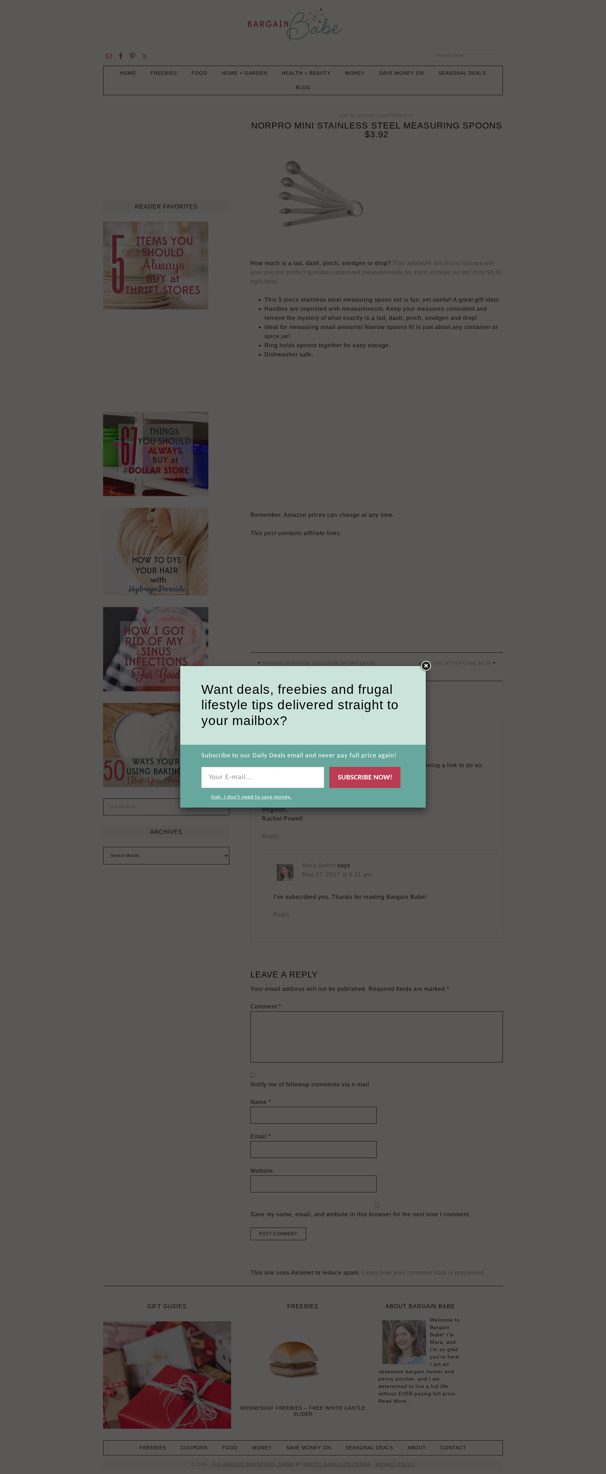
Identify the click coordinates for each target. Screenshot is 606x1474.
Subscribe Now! (365, 777)
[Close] (425, 666)
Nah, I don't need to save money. (251, 797)
